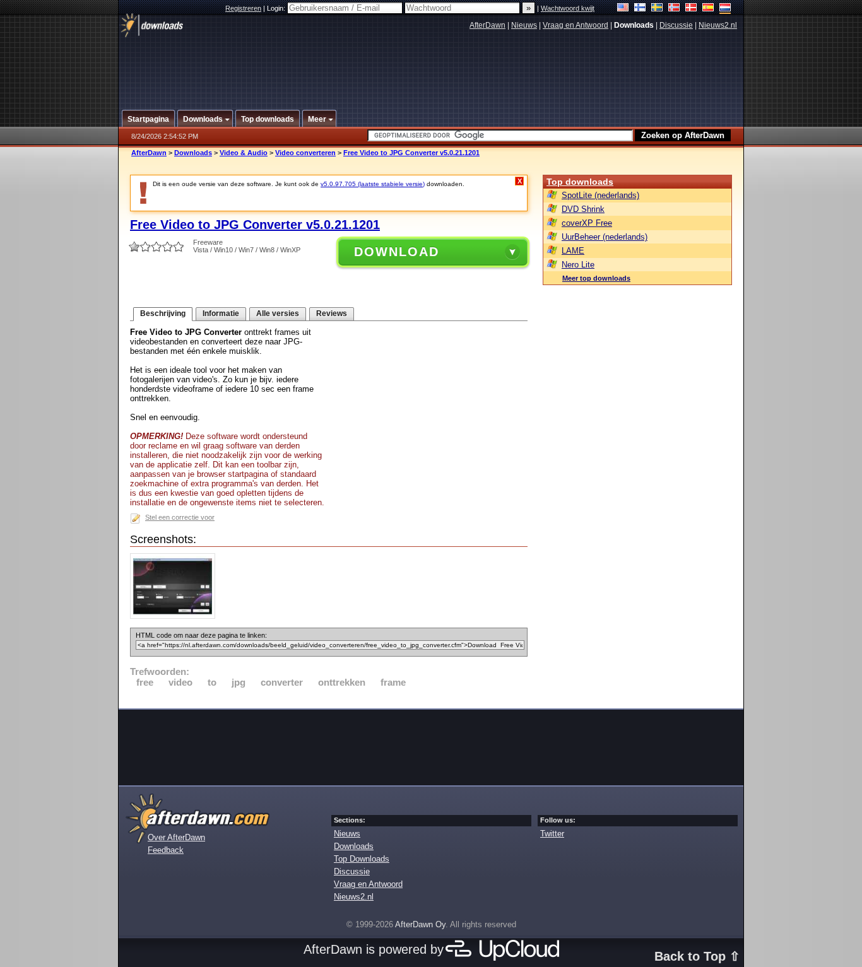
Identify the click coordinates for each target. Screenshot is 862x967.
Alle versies (277, 313)
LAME (573, 250)
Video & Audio (244, 152)
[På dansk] (691, 8)
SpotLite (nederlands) (600, 195)
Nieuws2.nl (718, 25)
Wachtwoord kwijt (567, 8)
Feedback (166, 850)
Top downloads (579, 182)
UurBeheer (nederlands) (604, 237)
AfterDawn (487, 25)
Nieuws (524, 25)
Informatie (221, 313)
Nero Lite (578, 264)
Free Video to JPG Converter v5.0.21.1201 (411, 152)
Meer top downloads (596, 278)
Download (396, 252)
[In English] (623, 8)
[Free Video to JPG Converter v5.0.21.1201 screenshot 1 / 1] (175, 616)
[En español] (708, 8)
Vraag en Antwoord (575, 25)
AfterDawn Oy (420, 924)
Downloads (193, 152)
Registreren (243, 8)
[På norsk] (674, 8)
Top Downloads (361, 859)
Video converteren (305, 152)
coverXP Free (587, 223)
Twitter (552, 833)
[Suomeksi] (640, 8)
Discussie (676, 25)
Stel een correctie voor (180, 517)
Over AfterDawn (176, 837)
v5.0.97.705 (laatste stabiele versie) (373, 183)
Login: (277, 8)
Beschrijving (163, 313)
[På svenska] (657, 8)
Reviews (331, 313)
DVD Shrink (583, 209)
